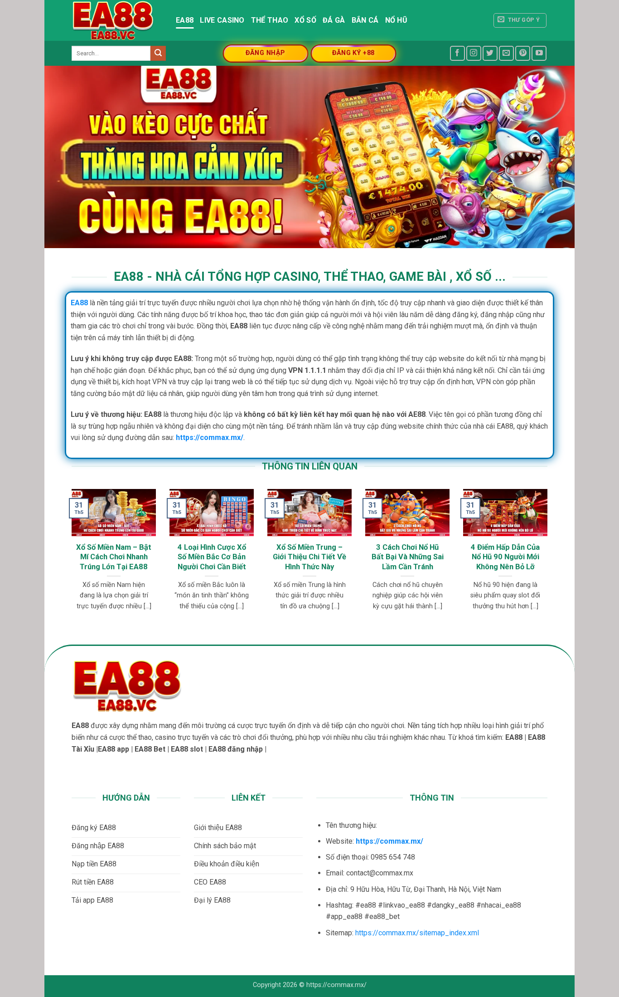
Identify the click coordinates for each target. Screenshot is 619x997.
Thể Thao (270, 20)
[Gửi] (158, 53)
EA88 (184, 20)
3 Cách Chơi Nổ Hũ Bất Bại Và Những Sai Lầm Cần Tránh (408, 557)
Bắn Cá (365, 20)
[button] (520, 20)
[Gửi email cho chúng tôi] (506, 53)
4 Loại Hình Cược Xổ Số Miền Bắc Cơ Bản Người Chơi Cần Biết (212, 557)
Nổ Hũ (396, 20)
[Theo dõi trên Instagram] (473, 53)
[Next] (533, 542)
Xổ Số (305, 20)
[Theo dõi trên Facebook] (457, 53)
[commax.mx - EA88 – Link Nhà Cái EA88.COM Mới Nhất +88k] (117, 20)
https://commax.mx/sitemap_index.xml (417, 933)
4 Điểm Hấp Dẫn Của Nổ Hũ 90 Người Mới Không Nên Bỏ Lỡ (505, 557)
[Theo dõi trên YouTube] (539, 53)
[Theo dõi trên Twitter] (490, 53)
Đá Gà (334, 20)
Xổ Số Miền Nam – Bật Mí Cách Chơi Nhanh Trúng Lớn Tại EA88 (113, 557)
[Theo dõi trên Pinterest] (522, 53)
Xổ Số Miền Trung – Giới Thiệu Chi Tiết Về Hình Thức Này (309, 557)
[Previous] (86, 542)
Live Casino (222, 20)
